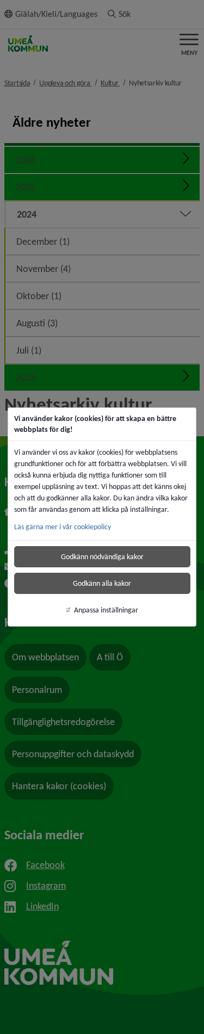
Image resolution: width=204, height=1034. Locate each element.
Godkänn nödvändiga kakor (102, 556)
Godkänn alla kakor (102, 583)
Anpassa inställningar (106, 610)
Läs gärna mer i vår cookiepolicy (62, 526)
